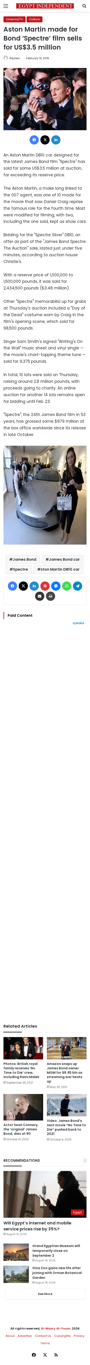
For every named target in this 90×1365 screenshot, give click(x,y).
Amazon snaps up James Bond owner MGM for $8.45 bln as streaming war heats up (64, 1072)
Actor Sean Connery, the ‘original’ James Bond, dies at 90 (20, 1129)
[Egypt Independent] (45, 6)
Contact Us (43, 1336)
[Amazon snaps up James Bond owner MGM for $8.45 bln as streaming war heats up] (67, 1048)
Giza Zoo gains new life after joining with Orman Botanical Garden (57, 1273)
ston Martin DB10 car (60, 569)
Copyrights (62, 1336)
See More (45, 1294)
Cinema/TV (14, 19)
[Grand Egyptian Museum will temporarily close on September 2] (16, 1252)
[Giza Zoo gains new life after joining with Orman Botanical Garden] (16, 1274)
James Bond (24, 559)
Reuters (14, 58)
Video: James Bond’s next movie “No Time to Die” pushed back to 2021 (66, 1127)
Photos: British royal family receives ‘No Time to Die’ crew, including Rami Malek (21, 1070)
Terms (45, 1343)
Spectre (20, 569)
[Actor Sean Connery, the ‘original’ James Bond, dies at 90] (23, 1107)
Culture (34, 19)
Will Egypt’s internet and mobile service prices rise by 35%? (37, 1226)
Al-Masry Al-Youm (55, 1328)
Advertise (25, 1336)
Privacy (79, 1336)
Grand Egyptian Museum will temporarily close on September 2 (56, 1251)
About (10, 1336)
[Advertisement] (45, 824)
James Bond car (64, 559)
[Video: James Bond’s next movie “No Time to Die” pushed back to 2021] (67, 1105)
